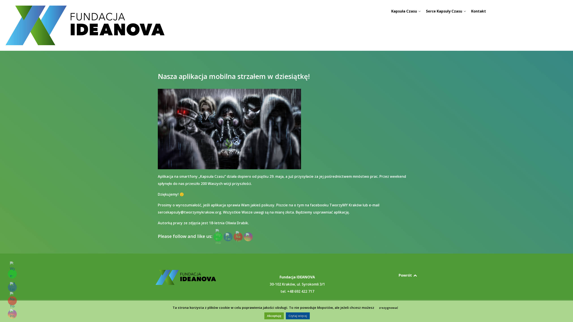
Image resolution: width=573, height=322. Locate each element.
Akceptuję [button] (274, 316)
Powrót (406, 275)
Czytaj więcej (298, 316)
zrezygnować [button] (388, 308)
